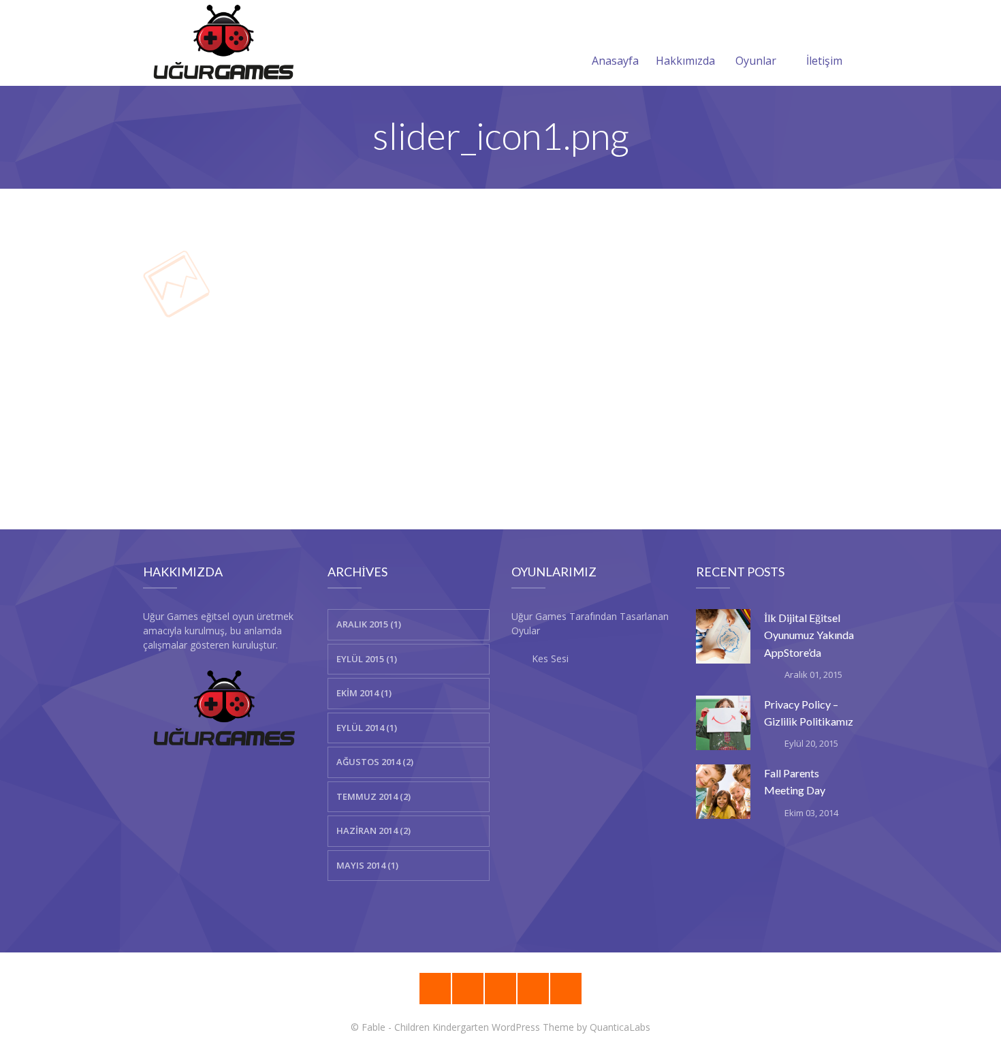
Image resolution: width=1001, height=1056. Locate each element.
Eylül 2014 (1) (366, 727)
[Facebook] (533, 988)
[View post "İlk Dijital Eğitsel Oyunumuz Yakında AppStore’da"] (723, 636)
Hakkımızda (685, 60)
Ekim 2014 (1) (364, 693)
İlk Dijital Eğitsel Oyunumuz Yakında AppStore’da (809, 634)
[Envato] (500, 988)
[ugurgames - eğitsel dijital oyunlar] (223, 43)
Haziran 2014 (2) (373, 830)
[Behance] (435, 988)
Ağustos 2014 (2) (374, 762)
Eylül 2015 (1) (366, 659)
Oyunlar (755, 60)
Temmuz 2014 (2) (373, 796)
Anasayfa (615, 60)
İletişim (824, 60)
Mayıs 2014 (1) (367, 865)
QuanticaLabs (620, 1027)
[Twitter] (566, 988)
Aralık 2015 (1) (368, 624)
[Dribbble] (467, 988)
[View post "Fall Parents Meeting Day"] (723, 791)
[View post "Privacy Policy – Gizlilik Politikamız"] (723, 723)
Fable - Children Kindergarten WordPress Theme (468, 1027)
